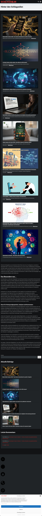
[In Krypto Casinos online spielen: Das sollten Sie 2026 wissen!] (20, 52)
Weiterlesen (33, 38)
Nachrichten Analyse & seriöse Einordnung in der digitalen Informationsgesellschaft (19, 115)
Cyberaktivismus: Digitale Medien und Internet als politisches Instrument (17, 89)
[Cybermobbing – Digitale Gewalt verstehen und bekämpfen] (20, 186)
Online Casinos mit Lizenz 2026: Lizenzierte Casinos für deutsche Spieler (17, 142)
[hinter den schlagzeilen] (8, 1)
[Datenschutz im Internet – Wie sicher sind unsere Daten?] (20, 242)
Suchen (2, 355)
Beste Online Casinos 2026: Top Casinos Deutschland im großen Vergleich (17, 36)
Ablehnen (21, 509)
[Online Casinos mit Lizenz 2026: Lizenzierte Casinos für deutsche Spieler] (20, 131)
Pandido (7, 445)
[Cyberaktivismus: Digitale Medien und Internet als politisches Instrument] (20, 78)
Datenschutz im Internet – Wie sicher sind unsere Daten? (14, 255)
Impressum (23, 514)
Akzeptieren (21, 506)
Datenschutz (19, 514)
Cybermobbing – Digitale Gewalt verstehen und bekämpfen (14, 196)
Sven (3, 445)
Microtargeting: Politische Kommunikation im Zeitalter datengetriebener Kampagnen (19, 169)
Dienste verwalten (4, 503)
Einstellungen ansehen (21, 512)
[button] (40, 495)
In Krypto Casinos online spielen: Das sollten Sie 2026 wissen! (15, 62)
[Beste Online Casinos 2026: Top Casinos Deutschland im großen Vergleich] (20, 26)
